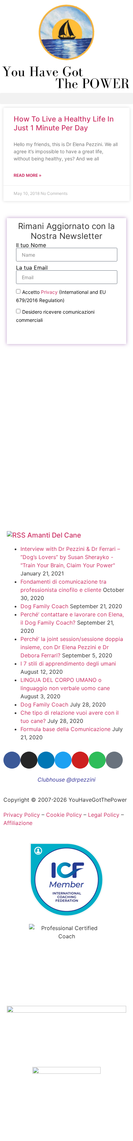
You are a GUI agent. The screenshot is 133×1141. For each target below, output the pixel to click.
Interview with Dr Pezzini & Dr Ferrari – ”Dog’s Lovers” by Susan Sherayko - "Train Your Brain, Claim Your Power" (70, 557)
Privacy (49, 292)
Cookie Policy (64, 814)
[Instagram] (29, 760)
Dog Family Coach (44, 606)
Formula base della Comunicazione (65, 729)
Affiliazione (17, 822)
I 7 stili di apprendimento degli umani (68, 663)
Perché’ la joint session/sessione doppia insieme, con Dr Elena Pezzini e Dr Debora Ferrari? (71, 647)
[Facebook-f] (11, 760)
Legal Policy (103, 814)
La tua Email (32, 267)
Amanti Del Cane (54, 535)
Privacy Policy (21, 814)
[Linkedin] (46, 760)
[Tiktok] (114, 760)
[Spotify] (97, 760)
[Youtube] (80, 760)
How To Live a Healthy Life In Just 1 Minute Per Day (64, 123)
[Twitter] (63, 760)
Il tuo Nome (31, 245)
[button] (66, 98)
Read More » (28, 175)
